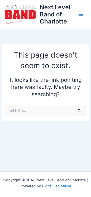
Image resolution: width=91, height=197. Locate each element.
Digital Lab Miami (56, 186)
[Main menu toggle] (80, 14)
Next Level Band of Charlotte (55, 14)
